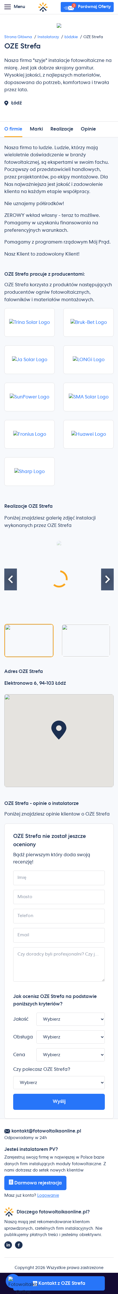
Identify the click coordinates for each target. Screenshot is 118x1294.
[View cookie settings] (13, 1281)
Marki (36, 129)
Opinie (88, 129)
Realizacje (61, 129)
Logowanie (48, 1196)
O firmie (13, 129)
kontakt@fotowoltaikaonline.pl (46, 1131)
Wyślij (59, 1101)
